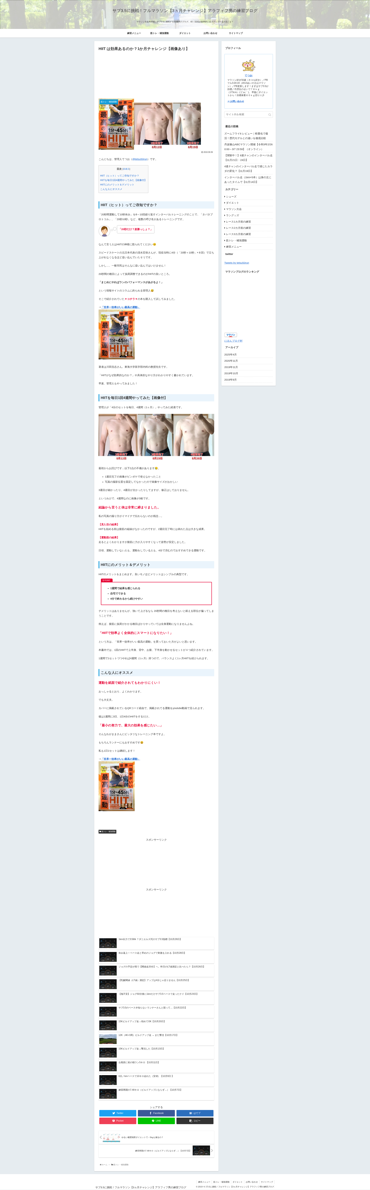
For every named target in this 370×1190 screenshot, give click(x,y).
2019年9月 (230, 379)
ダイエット (232, 202)
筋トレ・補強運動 (108, 832)
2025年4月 (230, 354)
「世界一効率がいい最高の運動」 (120, 307)
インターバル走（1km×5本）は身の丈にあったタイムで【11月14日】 (247, 179)
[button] (270, 114)
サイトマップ (267, 1182)
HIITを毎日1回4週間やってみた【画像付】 (123, 180)
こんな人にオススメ (111, 189)
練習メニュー (234, 246)
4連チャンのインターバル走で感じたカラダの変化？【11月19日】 (248, 168)
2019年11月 (231, 367)
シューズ (231, 196)
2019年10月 (231, 373)
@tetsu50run (139, 159)
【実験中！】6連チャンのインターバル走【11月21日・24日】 (248, 157)
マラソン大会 (234, 209)
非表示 (126, 169)
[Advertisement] (156, 73)
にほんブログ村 (233, 340)
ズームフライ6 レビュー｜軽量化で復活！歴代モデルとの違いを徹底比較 (246, 136)
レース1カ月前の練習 (238, 221)
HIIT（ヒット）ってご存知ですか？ (119, 175)
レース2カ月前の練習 (238, 227)
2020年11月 (231, 360)
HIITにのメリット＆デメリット (117, 184)
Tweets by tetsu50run (236, 262)
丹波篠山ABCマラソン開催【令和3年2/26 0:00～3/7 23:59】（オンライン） (248, 147)
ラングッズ (232, 215)
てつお (248, 75)
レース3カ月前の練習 (238, 234)
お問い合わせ (252, 1182)
